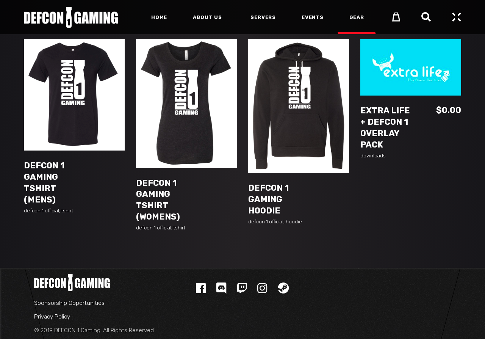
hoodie (294, 221)
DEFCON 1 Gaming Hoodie (268, 199)
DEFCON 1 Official (41, 210)
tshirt (67, 210)
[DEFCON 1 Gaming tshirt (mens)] (74, 95)
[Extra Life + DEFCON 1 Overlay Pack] (410, 67)
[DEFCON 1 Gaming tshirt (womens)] (186, 103)
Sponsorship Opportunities (69, 303)
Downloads (373, 156)
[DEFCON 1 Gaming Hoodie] (298, 106)
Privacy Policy (52, 316)
